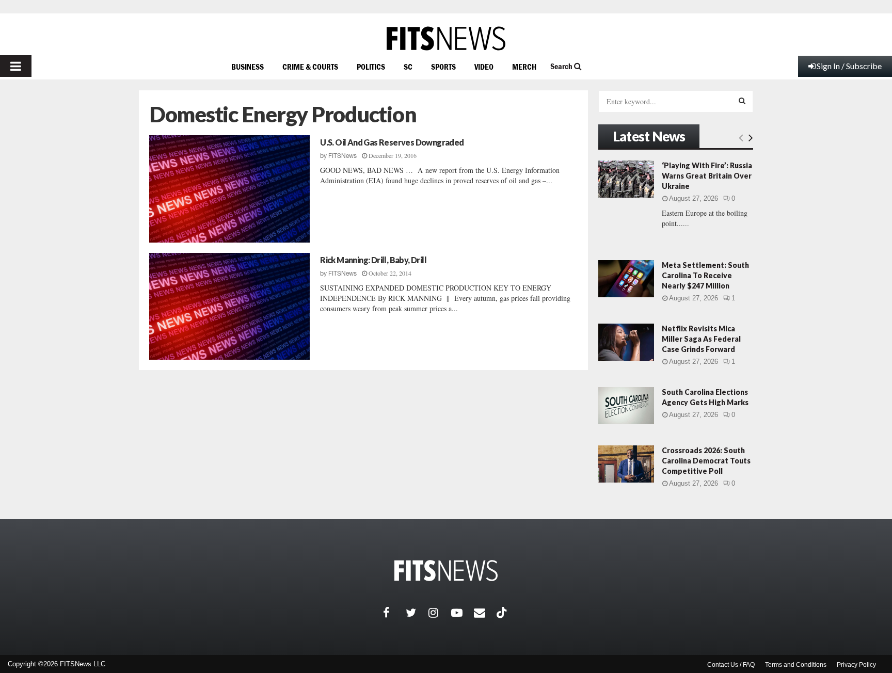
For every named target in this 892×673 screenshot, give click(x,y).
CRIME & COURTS (310, 66)
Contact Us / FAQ (731, 664)
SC (408, 66)
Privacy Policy (856, 664)
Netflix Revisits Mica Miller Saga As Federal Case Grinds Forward (701, 339)
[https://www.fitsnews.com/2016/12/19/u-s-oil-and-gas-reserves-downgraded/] (229, 189)
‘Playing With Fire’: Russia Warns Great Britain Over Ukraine (707, 175)
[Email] (485, 612)
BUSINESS (247, 66)
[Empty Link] (741, 137)
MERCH (524, 66)
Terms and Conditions (795, 664)
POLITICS (371, 66)
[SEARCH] (742, 100)
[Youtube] (462, 612)
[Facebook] (394, 612)
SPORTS (443, 66)
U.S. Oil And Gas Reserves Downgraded (392, 142)
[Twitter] (417, 612)
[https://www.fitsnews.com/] (446, 38)
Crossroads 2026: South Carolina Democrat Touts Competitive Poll (706, 460)
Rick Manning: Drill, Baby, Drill (373, 260)
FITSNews (342, 155)
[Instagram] (439, 612)
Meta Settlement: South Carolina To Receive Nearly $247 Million (705, 275)
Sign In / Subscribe (849, 66)
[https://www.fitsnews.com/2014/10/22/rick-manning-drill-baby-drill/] (229, 306)
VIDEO (483, 66)
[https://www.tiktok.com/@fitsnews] (503, 612)
